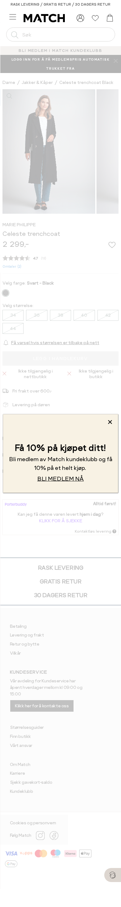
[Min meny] (80, 18)
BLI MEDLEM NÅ (60, 478)
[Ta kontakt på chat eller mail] (112, 875)
